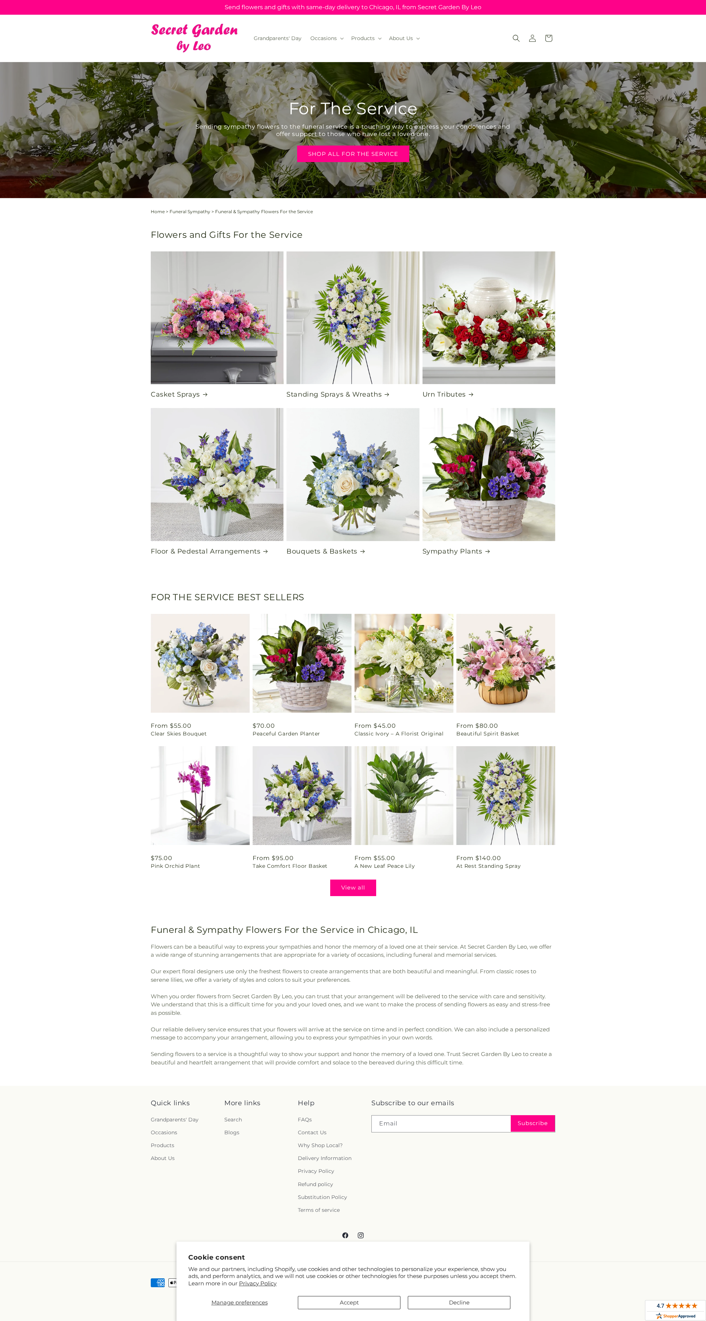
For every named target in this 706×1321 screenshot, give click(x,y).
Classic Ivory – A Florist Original (398, 733)
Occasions (164, 1132)
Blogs (231, 1132)
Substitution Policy (322, 1197)
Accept (349, 1302)
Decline (459, 1302)
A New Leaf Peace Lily (384, 866)
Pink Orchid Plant (175, 866)
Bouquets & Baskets (321, 551)
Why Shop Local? (320, 1145)
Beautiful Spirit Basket (488, 733)
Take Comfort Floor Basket (290, 866)
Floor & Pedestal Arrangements (205, 551)
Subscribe (533, 1123)
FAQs (305, 1119)
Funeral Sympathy (190, 211)
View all (353, 887)
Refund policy (315, 1184)
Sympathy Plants (452, 551)
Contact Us (312, 1132)
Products (162, 1145)
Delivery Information (325, 1158)
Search (233, 1119)
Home (158, 211)
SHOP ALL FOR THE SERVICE (353, 153)
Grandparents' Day (175, 1119)
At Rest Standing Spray (488, 866)
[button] (326, 38)
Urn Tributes (444, 394)
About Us (163, 1158)
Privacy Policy (258, 1283)
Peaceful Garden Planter (286, 733)
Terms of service (319, 1210)
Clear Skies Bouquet (179, 733)
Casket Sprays (175, 394)
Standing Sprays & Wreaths (334, 394)
